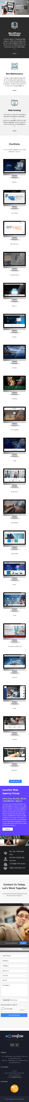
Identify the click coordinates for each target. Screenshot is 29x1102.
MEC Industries (14, 244)
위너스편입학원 (14, 429)
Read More (7, 186)
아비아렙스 (14, 367)
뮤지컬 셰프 (14, 398)
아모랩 (14, 460)
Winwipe (14, 182)
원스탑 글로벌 (14, 522)
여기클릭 (23, 943)
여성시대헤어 (14, 213)
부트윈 (14, 708)
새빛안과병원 (14, 553)
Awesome (14, 739)
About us (7, 829)
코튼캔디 (14, 337)
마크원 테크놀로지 (14, 275)
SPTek (14, 615)
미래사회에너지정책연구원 (14, 646)
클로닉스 (14, 306)
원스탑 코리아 (14, 491)
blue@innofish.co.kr (16, 1077)
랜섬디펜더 (14, 770)
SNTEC (14, 584)
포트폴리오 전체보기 (15, 781)
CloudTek (14, 677)
